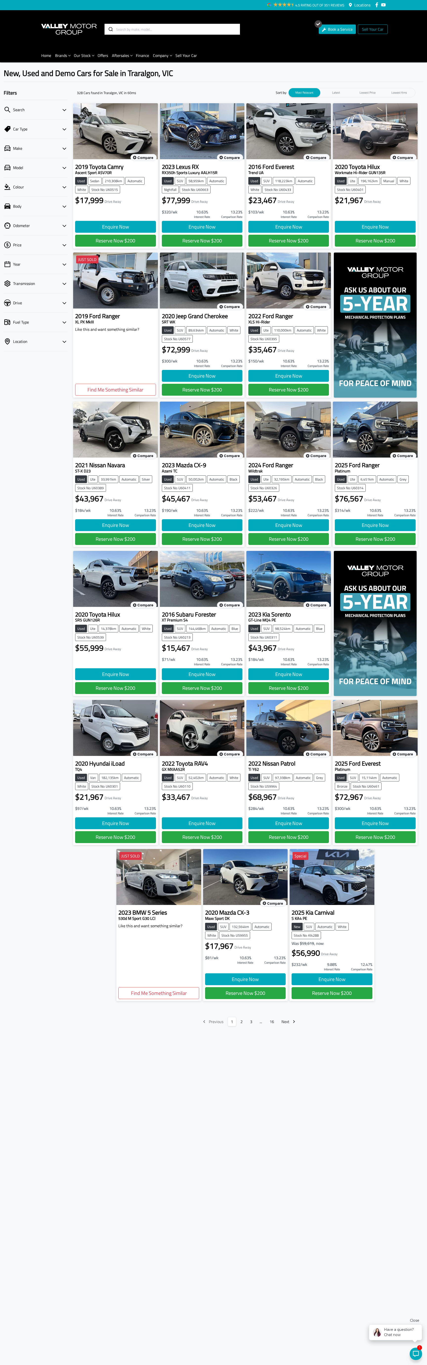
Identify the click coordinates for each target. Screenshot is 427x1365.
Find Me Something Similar (115, 389)
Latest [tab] (336, 92)
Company (161, 55)
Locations (362, 5)
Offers (103, 55)
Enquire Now (115, 227)
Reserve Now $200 (115, 240)
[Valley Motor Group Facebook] (377, 4)
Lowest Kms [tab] (399, 92)
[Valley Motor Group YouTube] (384, 4)
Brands (61, 55)
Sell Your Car (373, 29)
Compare (145, 158)
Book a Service (340, 29)
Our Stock (82, 55)
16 (272, 1022)
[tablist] (351, 92)
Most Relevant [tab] (304, 92)
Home (46, 55)
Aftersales (120, 55)
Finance (142, 55)
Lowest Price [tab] (368, 92)
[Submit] (110, 29)
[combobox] (172, 29)
